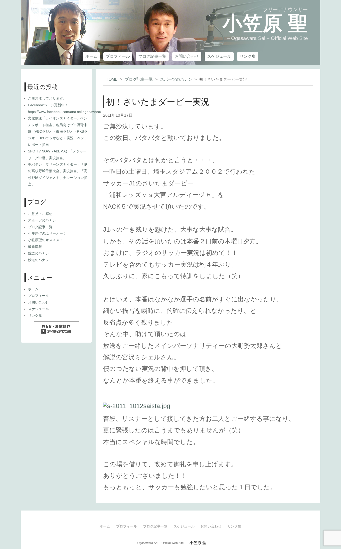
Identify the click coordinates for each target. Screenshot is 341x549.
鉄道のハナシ (38, 260)
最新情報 (35, 247)
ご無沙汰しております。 (47, 98)
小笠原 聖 (265, 23)
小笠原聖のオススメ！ (45, 240)
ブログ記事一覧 (152, 56)
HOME (112, 79)
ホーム (91, 56)
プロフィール (118, 56)
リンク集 (248, 56)
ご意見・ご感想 (40, 214)
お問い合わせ (187, 56)
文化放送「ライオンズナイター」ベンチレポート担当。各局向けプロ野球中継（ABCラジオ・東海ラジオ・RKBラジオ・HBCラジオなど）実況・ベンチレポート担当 (58, 131)
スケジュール (219, 56)
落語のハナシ (38, 253)
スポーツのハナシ (176, 79)
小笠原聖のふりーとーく (47, 233)
